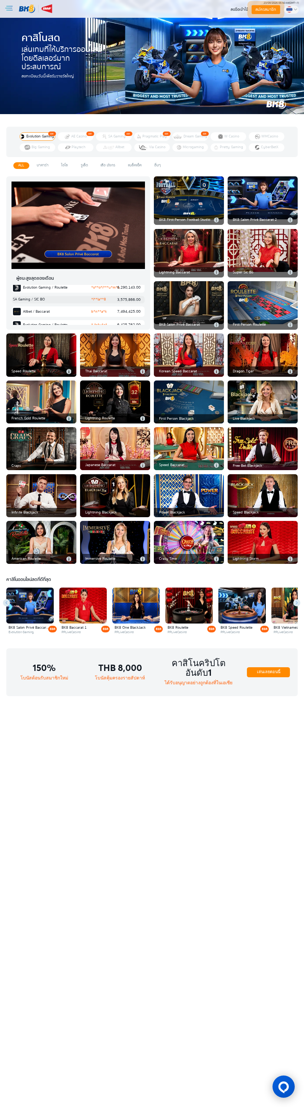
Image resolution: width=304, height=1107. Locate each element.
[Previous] (6, 602)
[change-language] (291, 10)
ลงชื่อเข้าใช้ (239, 9)
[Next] (296, 602)
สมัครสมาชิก (265, 9)
